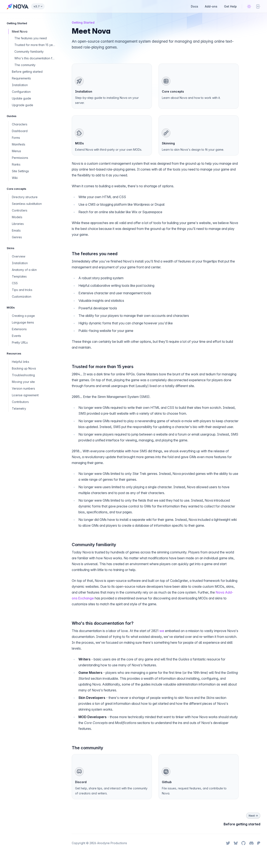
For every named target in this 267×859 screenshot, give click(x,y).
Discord (81, 782)
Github (167, 782)
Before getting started (242, 824)
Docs (194, 6)
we (161, 631)
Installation (83, 91)
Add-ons (211, 6)
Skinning (168, 143)
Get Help (230, 6)
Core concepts (173, 91)
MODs (79, 143)
